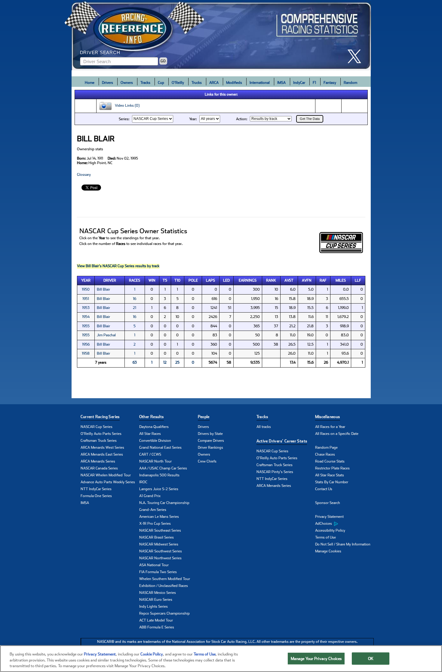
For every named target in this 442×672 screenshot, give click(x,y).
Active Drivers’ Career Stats (281, 441)
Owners (127, 83)
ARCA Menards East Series (102, 454)
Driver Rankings (210, 447)
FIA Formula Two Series (158, 572)
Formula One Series (96, 496)
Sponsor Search (327, 503)
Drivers (107, 83)
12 (165, 362)
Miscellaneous (327, 416)
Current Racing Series (100, 416)
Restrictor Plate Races (332, 468)
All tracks (263, 427)
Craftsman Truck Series (99, 440)
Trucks (197, 83)
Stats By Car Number (331, 482)
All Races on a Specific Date (336, 434)
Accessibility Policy (330, 530)
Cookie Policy (151, 654)
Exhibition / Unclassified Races (163, 586)
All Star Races (150, 434)
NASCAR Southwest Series (160, 551)
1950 (86, 289)
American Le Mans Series (159, 517)
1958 (86, 353)
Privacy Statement (329, 517)
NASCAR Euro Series (155, 599)
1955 (86, 326)
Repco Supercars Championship (164, 613)
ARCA (214, 83)
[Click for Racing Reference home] (221, 35)
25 (177, 362)
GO (163, 61)
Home (89, 83)
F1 (314, 83)
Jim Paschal (106, 335)
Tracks (145, 83)
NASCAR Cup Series (96, 427)
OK (370, 658)
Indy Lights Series (153, 606)
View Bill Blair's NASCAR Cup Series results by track (118, 266)
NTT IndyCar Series (96, 489)
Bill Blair (103, 289)
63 (135, 362)
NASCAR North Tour (155, 461)
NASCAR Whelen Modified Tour (106, 475)
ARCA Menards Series (98, 461)
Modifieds (234, 83)
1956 (86, 344)
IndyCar (299, 83)
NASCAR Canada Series (99, 468)
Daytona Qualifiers (154, 427)
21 (134, 308)
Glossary (84, 175)
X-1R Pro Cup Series (155, 523)
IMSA (281, 83)
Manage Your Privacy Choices (316, 658)
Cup (161, 83)
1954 (86, 317)
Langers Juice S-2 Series (158, 489)
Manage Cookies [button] (328, 551)
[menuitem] (344, 523)
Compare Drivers (211, 440)
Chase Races (325, 454)
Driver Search (100, 52)
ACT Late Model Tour (156, 620)
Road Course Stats (330, 461)
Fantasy (330, 83)
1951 (85, 299)
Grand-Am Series (152, 510)
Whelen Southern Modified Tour (164, 579)
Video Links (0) (126, 106)
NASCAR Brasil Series (156, 537)
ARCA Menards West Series (102, 447)
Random (350, 83)
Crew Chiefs (207, 461)
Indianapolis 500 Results (159, 475)
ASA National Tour (154, 565)
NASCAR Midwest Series (158, 544)
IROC (143, 482)
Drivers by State (210, 434)
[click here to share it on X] (357, 56)
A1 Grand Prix (150, 496)
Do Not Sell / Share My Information (342, 544)
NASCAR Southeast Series (160, 530)
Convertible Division (155, 440)
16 (134, 299)
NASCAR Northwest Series (160, 558)
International (260, 83)
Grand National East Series (160, 447)
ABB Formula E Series (156, 627)
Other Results (151, 416)
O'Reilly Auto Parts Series (101, 434)
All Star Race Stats (329, 475)
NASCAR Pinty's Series (274, 472)
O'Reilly (178, 83)
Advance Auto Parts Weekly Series (108, 482)
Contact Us (323, 489)
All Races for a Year (330, 427)
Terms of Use (325, 537)
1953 (86, 308)
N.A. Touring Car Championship (164, 503)
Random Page (326, 447)
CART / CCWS (150, 454)
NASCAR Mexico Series (157, 593)
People (204, 416)
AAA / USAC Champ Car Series (163, 468)
